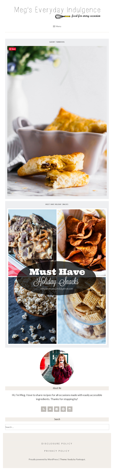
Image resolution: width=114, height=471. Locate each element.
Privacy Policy (57, 451)
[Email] (50, 409)
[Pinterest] (63, 409)
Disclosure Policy (57, 443)
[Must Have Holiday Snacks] (57, 344)
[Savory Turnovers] (57, 195)
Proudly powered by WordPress (43, 459)
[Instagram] (69, 409)
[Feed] (43, 409)
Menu (58, 26)
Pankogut (80, 459)
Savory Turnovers (57, 42)
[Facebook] (56, 409)
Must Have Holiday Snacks (57, 204)
